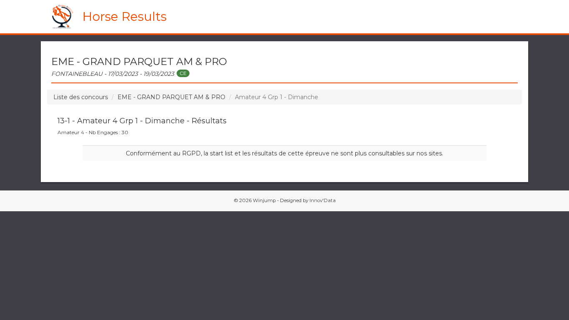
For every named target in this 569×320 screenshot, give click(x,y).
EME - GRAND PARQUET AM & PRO (171, 97)
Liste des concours (80, 97)
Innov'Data (322, 200)
